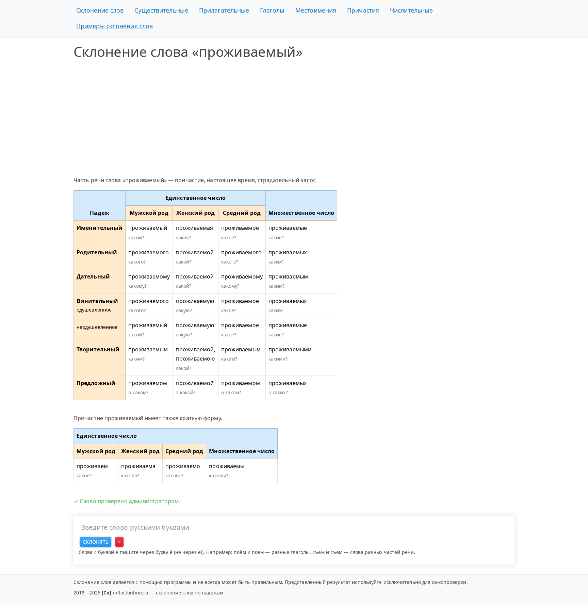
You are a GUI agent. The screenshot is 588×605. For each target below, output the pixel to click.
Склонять (96, 542)
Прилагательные (224, 10)
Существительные (161, 10)
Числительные (411, 10)
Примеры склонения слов (114, 26)
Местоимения (315, 10)
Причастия (363, 10)
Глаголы (272, 10)
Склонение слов (100, 10)
